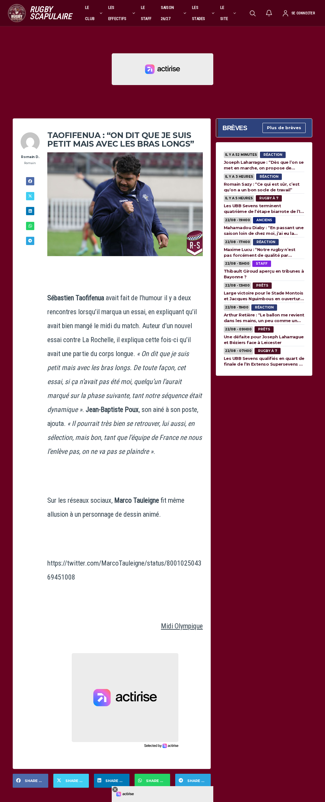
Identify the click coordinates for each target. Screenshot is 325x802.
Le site (224, 13)
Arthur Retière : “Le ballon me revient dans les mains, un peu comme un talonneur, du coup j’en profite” (264, 317)
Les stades (198, 13)
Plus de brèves (284, 127)
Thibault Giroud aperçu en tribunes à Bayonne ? (264, 273)
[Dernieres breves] (269, 13)
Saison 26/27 (167, 13)
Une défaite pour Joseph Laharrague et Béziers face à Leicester (264, 339)
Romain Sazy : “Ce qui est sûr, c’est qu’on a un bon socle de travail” (262, 187)
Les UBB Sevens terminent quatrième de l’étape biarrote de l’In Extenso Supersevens (263, 208)
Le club (90, 13)
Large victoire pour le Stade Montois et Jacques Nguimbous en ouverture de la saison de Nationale (263, 295)
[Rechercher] (252, 13)
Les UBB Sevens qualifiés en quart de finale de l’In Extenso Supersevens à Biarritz (264, 361)
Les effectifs (117, 13)
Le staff (146, 13)
